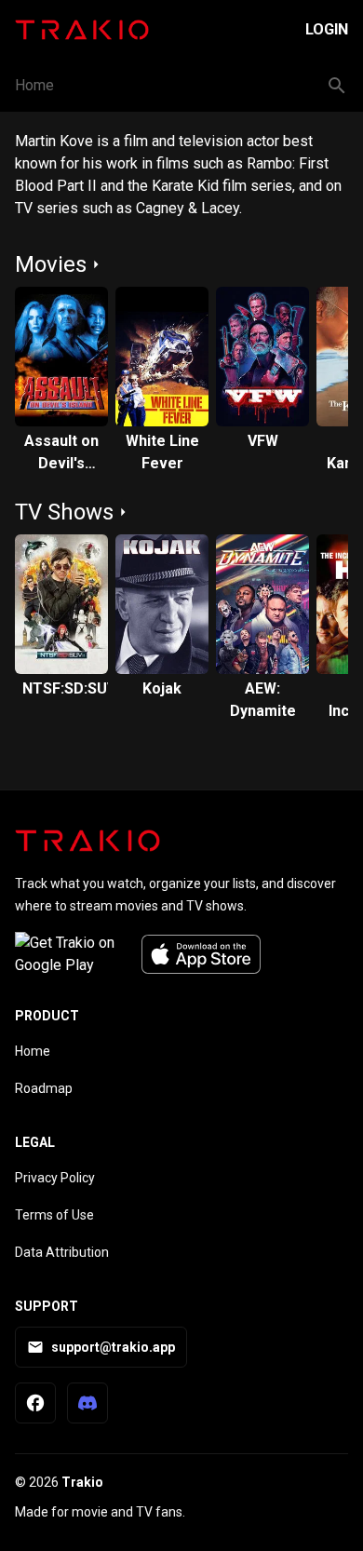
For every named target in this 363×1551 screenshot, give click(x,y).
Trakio (82, 1482)
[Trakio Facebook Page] (35, 1402)
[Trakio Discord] (87, 1402)
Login (326, 29)
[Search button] (337, 85)
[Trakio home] (87, 840)
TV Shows (64, 512)
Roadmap (44, 1088)
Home (34, 85)
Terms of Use (54, 1214)
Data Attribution (62, 1252)
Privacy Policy (55, 1177)
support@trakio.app (113, 1347)
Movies (51, 264)
